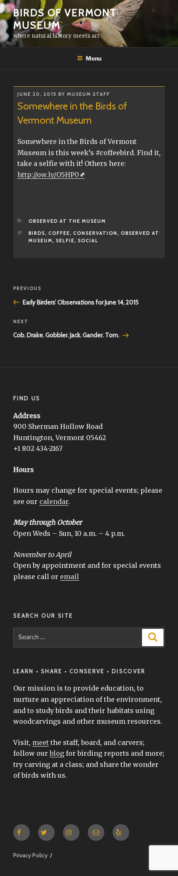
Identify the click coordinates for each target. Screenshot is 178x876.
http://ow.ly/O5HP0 (48, 174)
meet (40, 742)
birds (37, 233)
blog (57, 753)
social (88, 240)
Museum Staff (88, 94)
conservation (95, 233)
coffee (59, 233)
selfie (65, 240)
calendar (53, 501)
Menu (93, 58)
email (69, 576)
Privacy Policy (30, 855)
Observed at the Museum (67, 221)
